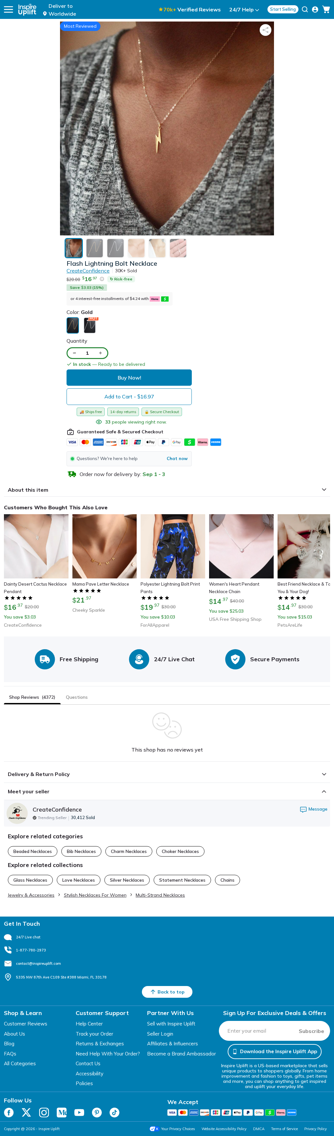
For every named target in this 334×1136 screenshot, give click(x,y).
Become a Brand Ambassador (181, 1054)
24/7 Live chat (28, 937)
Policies (84, 1083)
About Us (14, 1034)
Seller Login (160, 1034)
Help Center (89, 1024)
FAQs (10, 1054)
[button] (129, 458)
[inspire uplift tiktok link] (114, 1112)
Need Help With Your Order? (108, 1054)
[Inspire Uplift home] (27, 9)
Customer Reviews (25, 1024)
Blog (9, 1043)
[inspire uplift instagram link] (44, 1112)
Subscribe (311, 1031)
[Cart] (326, 9)
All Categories (20, 1063)
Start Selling (283, 9)
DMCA (259, 1129)
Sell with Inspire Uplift (171, 1024)
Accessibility (89, 1073)
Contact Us (88, 1063)
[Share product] (265, 30)
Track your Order (94, 1034)
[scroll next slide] (323, 552)
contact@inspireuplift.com (38, 963)
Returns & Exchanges (100, 1043)
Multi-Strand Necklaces (160, 895)
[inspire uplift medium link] (62, 1112)
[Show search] (305, 9)
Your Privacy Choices (178, 1129)
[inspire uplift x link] (26, 1112)
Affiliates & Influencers (172, 1043)
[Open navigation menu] (8, 9)
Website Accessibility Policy (224, 1129)
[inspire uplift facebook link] (9, 1112)
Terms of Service (284, 1129)
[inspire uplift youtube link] (79, 1112)
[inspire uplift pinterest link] (97, 1112)
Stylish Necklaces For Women (95, 895)
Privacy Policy (315, 1129)
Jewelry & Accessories (31, 895)
